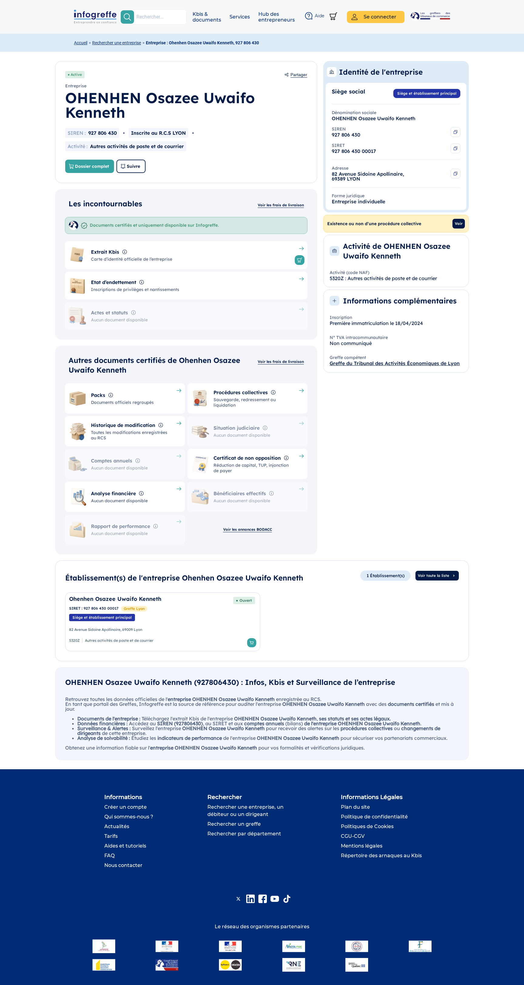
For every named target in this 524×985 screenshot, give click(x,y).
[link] (162, 621)
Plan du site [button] (355, 807)
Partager (299, 74)
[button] (207, 17)
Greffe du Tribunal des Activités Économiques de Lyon (395, 363)
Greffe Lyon (134, 608)
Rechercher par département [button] (244, 834)
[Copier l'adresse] (455, 173)
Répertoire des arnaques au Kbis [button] (381, 855)
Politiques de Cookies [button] (367, 826)
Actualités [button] (116, 826)
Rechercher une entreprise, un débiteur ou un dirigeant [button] (245, 810)
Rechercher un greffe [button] (234, 824)
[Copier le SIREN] (455, 132)
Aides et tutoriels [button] (125, 846)
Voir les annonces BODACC (247, 529)
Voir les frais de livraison (281, 205)
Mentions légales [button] (361, 846)
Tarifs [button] (111, 836)
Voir (458, 223)
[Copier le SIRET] (455, 148)
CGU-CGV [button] (352, 836)
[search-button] (127, 17)
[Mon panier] (333, 16)
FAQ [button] (109, 855)
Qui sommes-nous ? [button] (128, 817)
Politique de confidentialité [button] (374, 817)
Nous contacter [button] (123, 865)
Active (76, 74)
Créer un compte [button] (125, 807)
